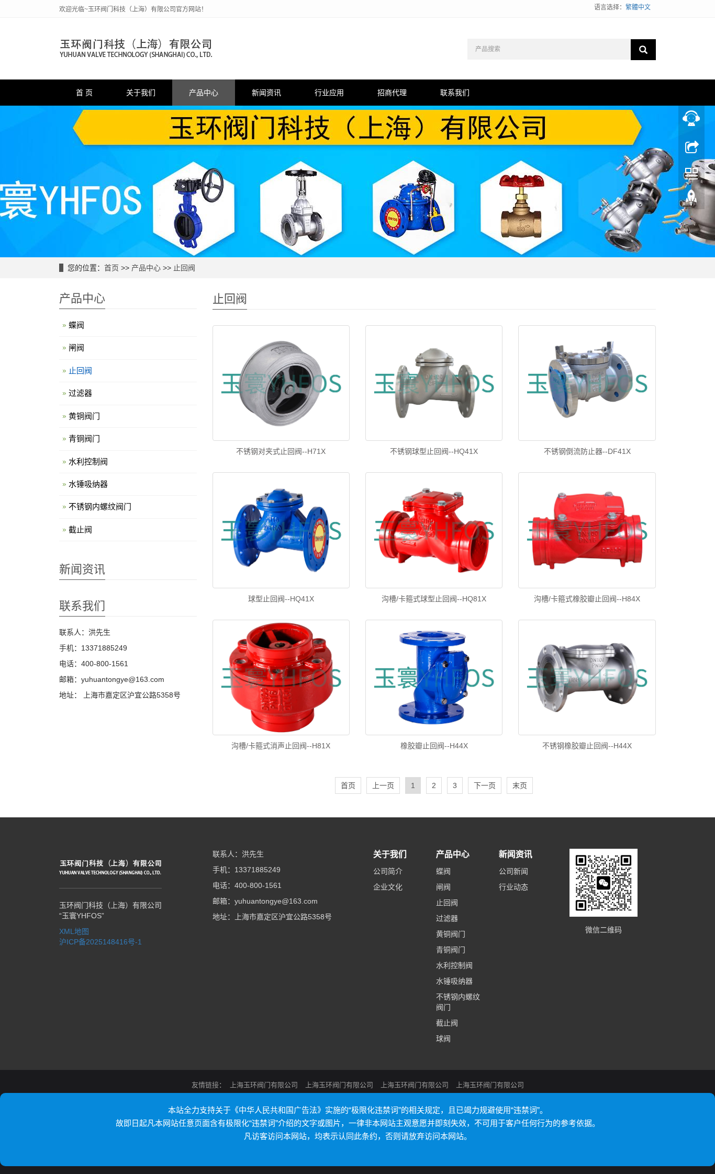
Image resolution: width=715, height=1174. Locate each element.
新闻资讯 (266, 92)
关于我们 (140, 92)
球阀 (443, 1038)
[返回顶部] (691, 200)
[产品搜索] (643, 49)
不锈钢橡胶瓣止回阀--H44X (587, 746)
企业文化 (388, 887)
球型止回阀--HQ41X (281, 599)
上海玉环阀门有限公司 (264, 1085)
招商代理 (392, 92)
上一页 (383, 785)
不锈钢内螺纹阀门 (100, 506)
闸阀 (76, 347)
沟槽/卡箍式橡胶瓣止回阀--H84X (587, 599)
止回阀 (184, 268)
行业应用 (329, 92)
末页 (519, 785)
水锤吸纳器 (88, 484)
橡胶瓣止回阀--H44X (434, 746)
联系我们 (455, 92)
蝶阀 (76, 325)
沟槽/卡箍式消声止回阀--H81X (280, 746)
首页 (111, 268)
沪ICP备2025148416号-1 (100, 942)
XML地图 (74, 931)
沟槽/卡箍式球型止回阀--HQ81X (434, 599)
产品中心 (203, 92)
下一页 (485, 785)
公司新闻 (513, 871)
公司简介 (388, 871)
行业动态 (513, 887)
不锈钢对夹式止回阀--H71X (281, 451)
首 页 (84, 92)
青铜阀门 (84, 438)
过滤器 (80, 393)
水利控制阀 (88, 461)
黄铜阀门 (84, 416)
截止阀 (80, 529)
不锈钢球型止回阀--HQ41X (434, 451)
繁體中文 (638, 7)
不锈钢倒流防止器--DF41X (587, 451)
